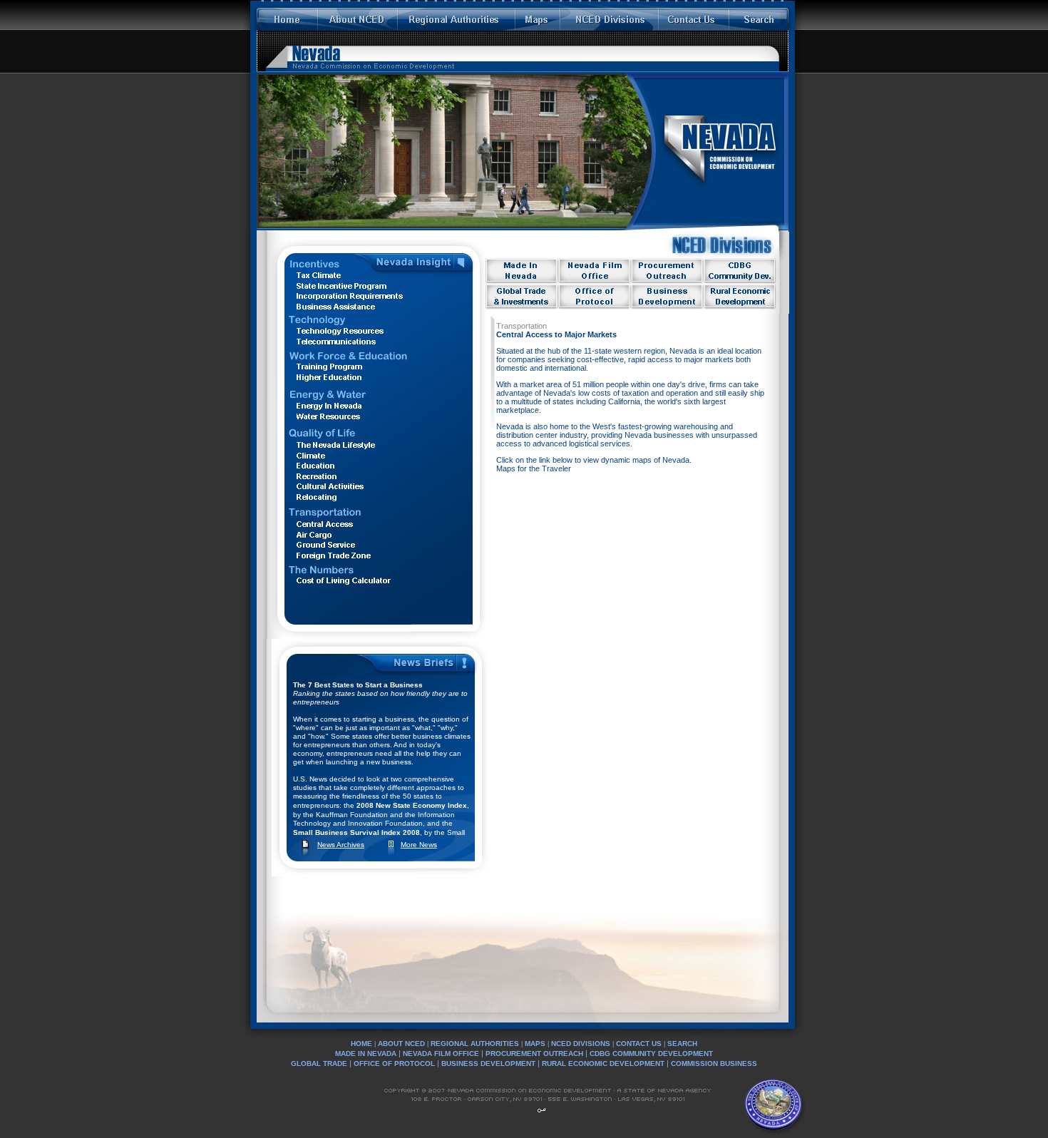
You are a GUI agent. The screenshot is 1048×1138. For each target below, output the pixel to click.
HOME (361, 1043)
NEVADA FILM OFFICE (441, 1053)
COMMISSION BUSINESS (714, 1063)
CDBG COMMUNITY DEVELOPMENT (651, 1053)
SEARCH (682, 1043)
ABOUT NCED (401, 1043)
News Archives (340, 845)
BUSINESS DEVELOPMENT (488, 1063)
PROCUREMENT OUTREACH (534, 1053)
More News (419, 845)
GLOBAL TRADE (319, 1063)
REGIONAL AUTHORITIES (475, 1043)
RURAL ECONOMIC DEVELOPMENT (603, 1063)
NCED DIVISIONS (580, 1043)
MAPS (535, 1043)
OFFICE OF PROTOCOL (395, 1063)
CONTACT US (639, 1043)
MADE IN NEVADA (365, 1053)
